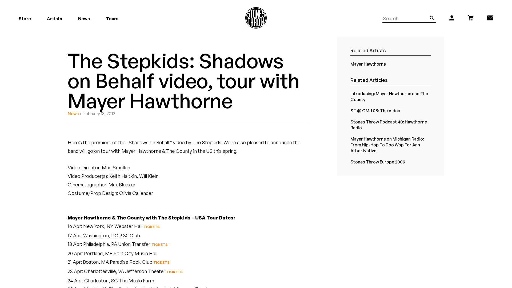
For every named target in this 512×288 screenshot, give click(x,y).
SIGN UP (308, 180)
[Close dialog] (354, 103)
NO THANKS (308, 195)
